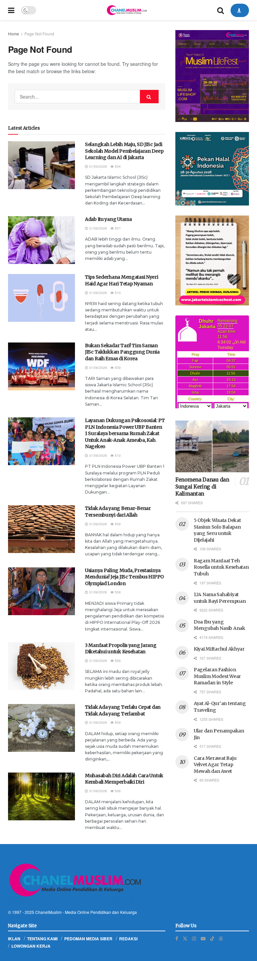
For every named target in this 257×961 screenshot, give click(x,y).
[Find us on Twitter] (185, 938)
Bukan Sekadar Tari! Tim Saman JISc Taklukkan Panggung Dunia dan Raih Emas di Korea (122, 352)
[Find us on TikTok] (212, 938)
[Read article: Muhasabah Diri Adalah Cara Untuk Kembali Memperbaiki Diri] (41, 796)
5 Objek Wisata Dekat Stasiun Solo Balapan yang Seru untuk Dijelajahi (217, 530)
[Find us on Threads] (221, 938)
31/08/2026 (97, 228)
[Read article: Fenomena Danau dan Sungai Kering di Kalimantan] (212, 446)
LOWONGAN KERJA (31, 946)
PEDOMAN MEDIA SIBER (88, 939)
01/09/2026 (97, 166)
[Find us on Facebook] (176, 938)
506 (117, 791)
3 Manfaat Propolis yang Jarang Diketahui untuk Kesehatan (121, 648)
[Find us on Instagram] (194, 938)
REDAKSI (128, 939)
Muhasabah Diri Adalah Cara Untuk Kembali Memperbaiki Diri (124, 779)
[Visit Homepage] (126, 10)
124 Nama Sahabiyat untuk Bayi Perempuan (220, 597)
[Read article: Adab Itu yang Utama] (41, 240)
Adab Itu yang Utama (108, 219)
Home (13, 33)
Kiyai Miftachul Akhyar (219, 649)
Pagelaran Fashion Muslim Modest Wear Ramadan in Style (217, 676)
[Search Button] (220, 10)
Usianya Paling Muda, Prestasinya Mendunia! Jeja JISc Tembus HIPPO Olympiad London (124, 576)
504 (117, 166)
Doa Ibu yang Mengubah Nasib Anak (219, 625)
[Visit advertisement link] (212, 76)
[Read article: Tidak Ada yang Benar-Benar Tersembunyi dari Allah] (41, 529)
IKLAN (14, 939)
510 (117, 292)
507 (117, 228)
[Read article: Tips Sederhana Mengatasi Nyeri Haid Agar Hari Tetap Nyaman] (41, 298)
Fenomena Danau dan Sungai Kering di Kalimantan (202, 486)
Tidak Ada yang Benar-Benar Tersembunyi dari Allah (118, 511)
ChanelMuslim (48, 912)
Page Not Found (39, 33)
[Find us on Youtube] (203, 938)
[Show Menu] (11, 10)
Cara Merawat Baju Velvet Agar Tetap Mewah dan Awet (215, 764)
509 (117, 367)
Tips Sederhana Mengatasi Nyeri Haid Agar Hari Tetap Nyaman (121, 280)
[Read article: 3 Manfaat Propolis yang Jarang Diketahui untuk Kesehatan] (41, 666)
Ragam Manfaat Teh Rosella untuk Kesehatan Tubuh (221, 567)
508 (117, 524)
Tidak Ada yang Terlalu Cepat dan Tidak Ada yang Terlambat (123, 710)
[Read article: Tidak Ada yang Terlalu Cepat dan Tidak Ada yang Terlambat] (41, 728)
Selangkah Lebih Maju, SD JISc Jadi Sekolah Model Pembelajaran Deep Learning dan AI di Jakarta (124, 150)
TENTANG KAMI (42, 939)
